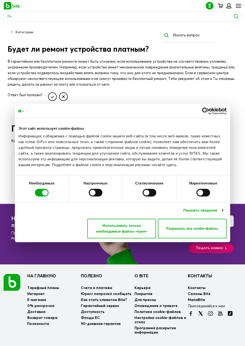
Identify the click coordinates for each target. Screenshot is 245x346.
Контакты (200, 276)
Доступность (93, 312)
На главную (41, 276)
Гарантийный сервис (100, 306)
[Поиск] (236, 16)
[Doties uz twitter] (201, 313)
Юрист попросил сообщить (106, 294)
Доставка (36, 312)
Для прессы (145, 300)
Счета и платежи (96, 288)
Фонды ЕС (90, 318)
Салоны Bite (199, 294)
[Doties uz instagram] (210, 313)
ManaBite (229, 5)
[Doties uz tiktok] (230, 313)
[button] (211, 5)
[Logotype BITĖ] (12, 6)
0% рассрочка (40, 306)
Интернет (36, 294)
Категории (24, 32)
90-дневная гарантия (101, 324)
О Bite (141, 276)
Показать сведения (200, 210)
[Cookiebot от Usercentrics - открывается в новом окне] (206, 111)
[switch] (95, 192)
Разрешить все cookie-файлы (192, 228)
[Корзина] (220, 5)
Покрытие (143, 294)
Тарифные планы (43, 288)
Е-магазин (36, 300)
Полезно (91, 276)
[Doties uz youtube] (220, 313)
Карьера (142, 288)
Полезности (38, 324)
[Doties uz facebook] (191, 313)
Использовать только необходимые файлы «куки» (121, 228)
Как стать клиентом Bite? (104, 300)
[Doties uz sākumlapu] (12, 282)
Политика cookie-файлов (157, 312)
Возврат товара (42, 318)
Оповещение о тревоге (156, 306)
